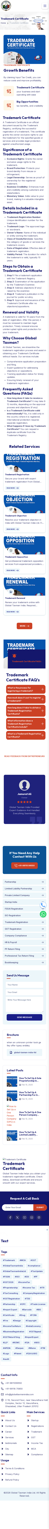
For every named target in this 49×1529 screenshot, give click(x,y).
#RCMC (16, 1342)
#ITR (42, 1287)
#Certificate (8, 1315)
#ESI (27, 1276)
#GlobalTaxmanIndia (13, 1265)
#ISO (17, 1276)
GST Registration (13, 929)
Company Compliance (16, 935)
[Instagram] (39, 1217)
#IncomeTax (24, 1282)
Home (3, 23)
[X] (17, 1217)
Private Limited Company (17, 895)
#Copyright (31, 1320)
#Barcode (26, 1309)
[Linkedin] (32, 1217)
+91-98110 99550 (26, 865)
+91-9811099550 (13, 1383)
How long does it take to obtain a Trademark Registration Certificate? (24, 710)
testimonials (11, 1443)
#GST (33, 1260)
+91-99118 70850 (14, 1388)
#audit (6, 1359)
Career (8, 1431)
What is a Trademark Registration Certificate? (24, 735)
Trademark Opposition (16, 557)
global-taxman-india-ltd (25, 1052)
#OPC (23, 1304)
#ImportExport (31, 1337)
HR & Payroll (11, 942)
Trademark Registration (17, 474)
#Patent (17, 1353)
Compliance (37, 1454)
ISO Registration (13, 915)
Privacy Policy (12, 1474)
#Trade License (38, 1304)
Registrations (37, 1426)
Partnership (10, 882)
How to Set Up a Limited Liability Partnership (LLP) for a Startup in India (30, 1133)
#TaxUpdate (37, 1271)
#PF (36, 1276)
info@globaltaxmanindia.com (19, 1394)
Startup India (11, 902)
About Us (10, 1420)
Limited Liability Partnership (18, 888)
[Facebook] (10, 1217)
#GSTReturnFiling (11, 1337)
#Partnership (9, 1304)
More (22, 626)
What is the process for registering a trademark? (20, 689)
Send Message (24, 1017)
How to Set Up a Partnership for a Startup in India (28, 1093)
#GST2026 (8, 1282)
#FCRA (33, 1315)
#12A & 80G (31, 1353)
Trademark (36, 1431)
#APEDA (6, 1348)
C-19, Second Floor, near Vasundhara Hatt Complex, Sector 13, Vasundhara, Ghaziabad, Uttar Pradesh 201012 (26, 1403)
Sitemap (9, 1454)
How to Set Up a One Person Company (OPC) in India (30, 1113)
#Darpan (19, 1348)
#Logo (6, 1353)
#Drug (22, 1315)
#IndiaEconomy (33, 1326)
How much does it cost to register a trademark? (24, 699)
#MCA (23, 1260)
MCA (33, 1448)
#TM (43, 1348)
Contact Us (10, 1426)
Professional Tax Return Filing (19, 955)
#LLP (5, 1342)
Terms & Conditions (14, 1468)
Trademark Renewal (15, 598)
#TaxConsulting (10, 1293)
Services (9, 1437)
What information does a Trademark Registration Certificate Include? (20, 723)
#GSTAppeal (35, 1331)
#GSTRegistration (11, 1298)
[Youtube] (24, 1217)
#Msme (32, 1348)
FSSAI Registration (14, 908)
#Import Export (10, 1309)
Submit (40, 1207)
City (7, 1448)
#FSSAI (6, 1276)
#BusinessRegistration (13, 1331)
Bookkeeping (11, 962)
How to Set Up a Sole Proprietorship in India (30, 1079)
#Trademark (9, 1260)
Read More (11, 488)
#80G (37, 1342)
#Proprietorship (10, 1287)
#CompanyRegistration (34, 1293)
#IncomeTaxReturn (12, 1326)
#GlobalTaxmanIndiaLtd (14, 1271)
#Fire (5, 1320)
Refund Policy (12, 1479)
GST (33, 1437)
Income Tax (37, 1443)
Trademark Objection (16, 515)
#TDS (27, 1298)
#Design (17, 1320)
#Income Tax (29, 1287)
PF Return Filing (12, 949)
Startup (35, 1420)
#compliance (34, 1265)
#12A (27, 1342)
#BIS (38, 1309)
